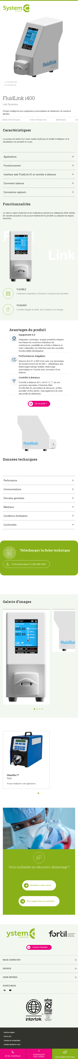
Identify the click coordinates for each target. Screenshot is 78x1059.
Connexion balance (14, 183)
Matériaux (9, 507)
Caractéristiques (11, 120)
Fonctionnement (12, 165)
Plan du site (7, 1036)
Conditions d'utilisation (16, 516)
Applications (10, 156)
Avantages (61, 120)
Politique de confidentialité (12, 1040)
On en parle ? (41, 403)
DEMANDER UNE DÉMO (39, 1056)
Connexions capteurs (15, 192)
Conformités (10, 524)
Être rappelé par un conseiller (41, 901)
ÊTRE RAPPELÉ (13, 1056)
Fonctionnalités (38, 120)
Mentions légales (9, 1032)
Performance (10, 480)
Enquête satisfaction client (12, 1044)
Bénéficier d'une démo (40, 885)
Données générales (14, 498)
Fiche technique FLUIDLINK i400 (29, 564)
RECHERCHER (58, 8)
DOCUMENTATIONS (65, 1057)
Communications (12, 489)
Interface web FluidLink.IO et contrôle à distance (30, 174)
